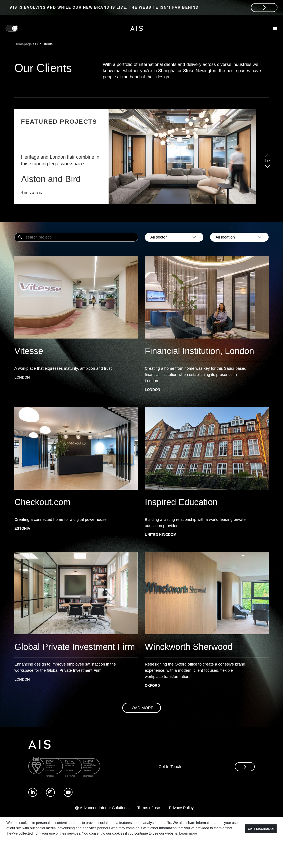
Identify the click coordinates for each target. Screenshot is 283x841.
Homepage (23, 44)
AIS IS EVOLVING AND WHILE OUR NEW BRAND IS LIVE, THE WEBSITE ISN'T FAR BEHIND (104, 7)
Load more (141, 708)
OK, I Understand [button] (261, 829)
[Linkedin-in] (32, 792)
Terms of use (148, 808)
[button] (267, 166)
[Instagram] (50, 792)
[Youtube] (68, 792)
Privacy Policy (181, 808)
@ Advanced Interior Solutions (101, 808)
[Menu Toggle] (275, 28)
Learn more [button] (188, 833)
